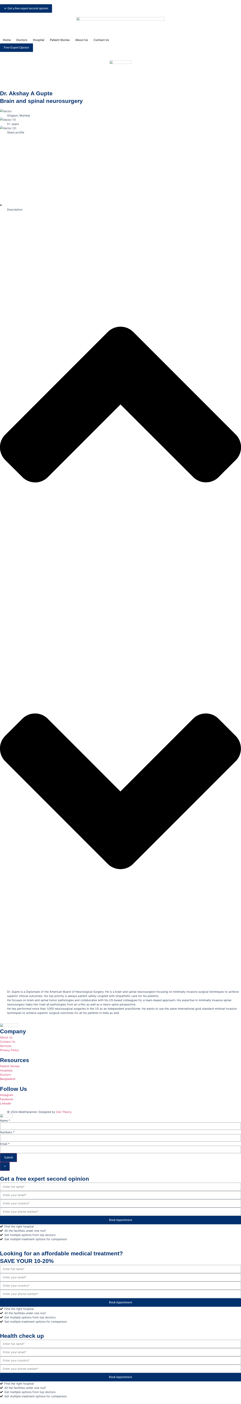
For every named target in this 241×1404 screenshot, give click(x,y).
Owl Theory (63, 1112)
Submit (8, 1157)
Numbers (7, 1132)
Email (5, 1143)
